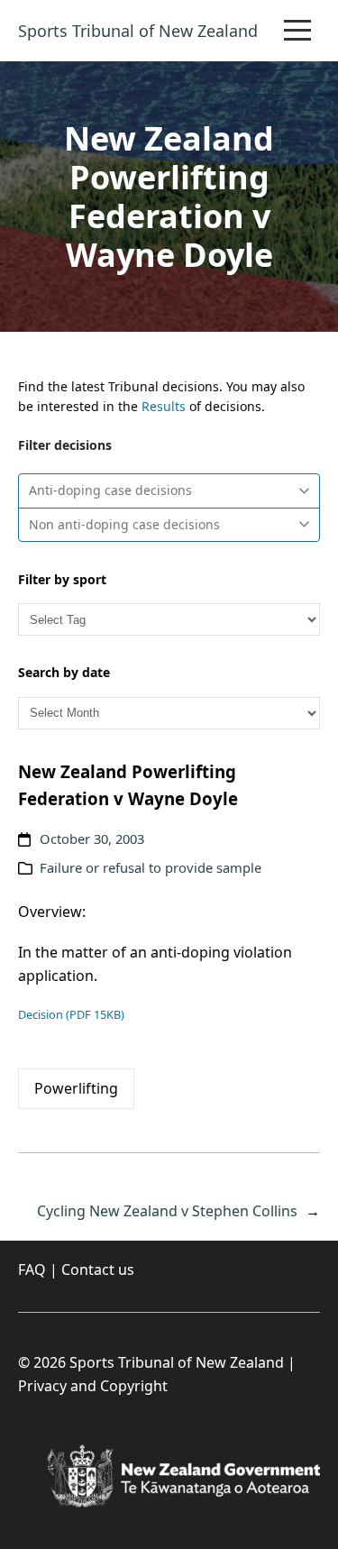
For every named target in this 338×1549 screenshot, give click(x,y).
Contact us (97, 1269)
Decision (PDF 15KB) (71, 1014)
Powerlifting (76, 1088)
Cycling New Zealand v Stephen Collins (167, 1211)
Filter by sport (62, 579)
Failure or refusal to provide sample (150, 867)
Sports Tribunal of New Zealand (138, 30)
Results (164, 406)
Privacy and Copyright (93, 1386)
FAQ (32, 1269)
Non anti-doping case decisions (124, 524)
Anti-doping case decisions (110, 490)
